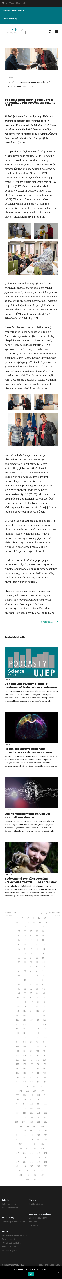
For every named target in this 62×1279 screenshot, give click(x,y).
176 (24, 1064)
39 (43, 940)
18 (40, 922)
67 (31, 966)
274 (45, 1153)
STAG (11, 4)
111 (25, 1006)
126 (24, 1020)
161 (24, 1051)
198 (38, 1082)
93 (37, 989)
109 (45, 1002)
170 (17, 1060)
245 (34, 1126)
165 (17, 1055)
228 (17, 1113)
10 (28, 918)
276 (24, 1157)
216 (38, 1100)
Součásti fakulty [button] (10, 19)
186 (24, 1073)
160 (17, 1051)
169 (45, 1055)
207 (42, 1091)
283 (38, 1162)
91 (25, 989)
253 (24, 1135)
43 (37, 944)
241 (38, 1122)
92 (31, 989)
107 (31, 1002)
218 (17, 1104)
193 (37, 1077)
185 (17, 1073)
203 (42, 1086)
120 (17, 1015)
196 (24, 1082)
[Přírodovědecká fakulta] (10, 30)
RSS (22, 1265)
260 (38, 1139)
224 (24, 1108)
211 (38, 1095)
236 (38, 1117)
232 (45, 1113)
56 (25, 958)
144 (44, 1033)
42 (31, 944)
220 (31, 1104)
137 (31, 1029)
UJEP (24, 4)
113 (37, 1006)
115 (18, 1011)
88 (37, 984)
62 (31, 962)
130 (17, 1024)
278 (38, 1157)
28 (37, 931)
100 (17, 998)
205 (27, 1091)
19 (46, 922)
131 (24, 1024)
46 (25, 949)
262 (20, 1144)
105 (17, 1002)
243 (20, 1126)
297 (42, 1175)
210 (31, 1095)
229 (24, 1113)
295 (27, 1175)
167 (31, 1055)
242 (45, 1122)
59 (43, 958)
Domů (10, 78)
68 (37, 966)
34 (43, 935)
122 (31, 1015)
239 (24, 1122)
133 (37, 1024)
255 (38, 1135)
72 (31, 971)
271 (24, 1153)
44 (43, 944)
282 (31, 1162)
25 (19, 931)
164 (44, 1051)
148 (38, 1037)
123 (37, 1015)
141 (24, 1033)
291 (27, 1170)
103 (37, 998)
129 (44, 1020)
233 (16, 1117)
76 (25, 975)
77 (31, 975)
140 (17, 1033)
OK (31, 1274)
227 (45, 1108)
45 (19, 949)
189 (44, 1073)
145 (17, 1037)
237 (45, 1117)
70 (19, 971)
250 (38, 1131)
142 (31, 1033)
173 (37, 1060)
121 (24, 1015)
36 (25, 940)
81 (25, 980)
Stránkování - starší (54, 914)
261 (45, 1139)
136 (24, 1029)
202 (34, 1086)
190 (17, 1077)
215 (31, 1100)
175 (17, 1064)
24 (43, 927)
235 (31, 1117)
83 (37, 980)
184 (44, 1068)
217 (45, 1100)
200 (20, 1086)
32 (31, 935)
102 (31, 998)
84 (43, 980)
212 (45, 1095)
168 (38, 1055)
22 (31, 927)
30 (19, 935)
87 (31, 984)
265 (42, 1144)
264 (34, 1144)
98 (37, 993)
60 (19, 962)
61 (25, 962)
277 (31, 1157)
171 (24, 1060)
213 (17, 1100)
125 (17, 1020)
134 (44, 1024)
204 (20, 1091)
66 (25, 966)
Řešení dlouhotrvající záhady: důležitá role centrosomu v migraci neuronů (29, 752)
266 (20, 1148)
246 (42, 1126)
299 (34, 1179)
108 (38, 1002)
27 (31, 931)
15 (22, 922)
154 (44, 1042)
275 (16, 1157)
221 (38, 1104)
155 (17, 1046)
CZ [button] (3, 4)
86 (25, 984)
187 (31, 1073)
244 (27, 1126)
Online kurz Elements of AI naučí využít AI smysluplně (27, 815)
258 (24, 1139)
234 (24, 1117)
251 (45, 1131)
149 (45, 1037)
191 (24, 1077)
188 (38, 1073)
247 (16, 1131)
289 (45, 1166)
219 (24, 1104)
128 (38, 1020)
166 (24, 1055)
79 (43, 975)
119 (44, 1011)
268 (34, 1148)
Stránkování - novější (10, 914)
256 (45, 1135)
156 (24, 1046)
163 (37, 1051)
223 (16, 1108)
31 (25, 935)
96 (25, 993)
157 (31, 1046)
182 (31, 1068)
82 (31, 980)
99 (44, 993)
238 (16, 1122)
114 (44, 1006)
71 (25, 971)
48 (37, 949)
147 (31, 1037)
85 (19, 984)
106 (24, 1002)
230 (31, 1113)
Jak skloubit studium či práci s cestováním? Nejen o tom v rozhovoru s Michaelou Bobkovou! (31, 687)
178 (38, 1064)
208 (17, 1095)
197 (31, 1082)
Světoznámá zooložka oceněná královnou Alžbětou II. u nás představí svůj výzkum (31, 882)
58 (37, 958)
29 (43, 931)
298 (27, 1179)
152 (31, 1042)
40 (19, 944)
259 (31, 1139)
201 (27, 1086)
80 (19, 980)
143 (37, 1033)
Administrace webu (10, 1265)
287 (31, 1166)
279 (45, 1157)
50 (19, 953)
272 (31, 1153)
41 (25, 944)
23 (37, 927)
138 (38, 1029)
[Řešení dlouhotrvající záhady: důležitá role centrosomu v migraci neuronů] (31, 727)
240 (31, 1122)
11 (33, 918)
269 (42, 1148)
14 (17, 922)
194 (44, 1077)
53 (37, 953)
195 (17, 1082)
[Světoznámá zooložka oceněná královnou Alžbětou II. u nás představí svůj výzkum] (31, 857)
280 (17, 1162)
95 (19, 993)
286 (24, 1166)
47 (31, 949)
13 (45, 918)
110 (18, 1006)
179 (44, 1064)
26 (25, 931)
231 (38, 1113)
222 (45, 1104)
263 (27, 1144)
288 (38, 1166)
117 (31, 1011)
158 (38, 1046)
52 (31, 953)
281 (24, 1162)
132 (31, 1024)
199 (45, 1082)
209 (24, 1095)
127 (31, 1020)
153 (37, 1042)
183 (37, 1068)
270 (17, 1153)
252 (16, 1135)
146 (24, 1037)
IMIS (18, 4)
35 (19, 940)
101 (24, 998)
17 (34, 922)
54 (43, 953)
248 (24, 1131)
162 (31, 1051)
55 (19, 958)
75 (19, 975)
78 (37, 975)
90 (19, 989)
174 (44, 1060)
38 (37, 940)
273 (38, 1153)
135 (17, 1029)
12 (39, 918)
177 (31, 1064)
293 (42, 1170)
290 (20, 1170)
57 (31, 958)
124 (44, 1015)
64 (43, 962)
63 (37, 962)
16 (28, 922)
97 (31, 993)
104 (44, 998)
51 (25, 953)
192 (31, 1077)
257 (16, 1139)
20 (19, 927)
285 (16, 1166)
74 (43, 971)
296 (34, 1175)
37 (31, 940)
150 (17, 1042)
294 (20, 1175)
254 (31, 1135)
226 (38, 1108)
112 (31, 1006)
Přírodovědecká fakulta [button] (13, 11)
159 (44, 1046)
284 (45, 1162)
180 (17, 1068)
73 (37, 971)
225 (31, 1108)
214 (24, 1100)
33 (37, 935)
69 (44, 966)
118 (37, 1011)
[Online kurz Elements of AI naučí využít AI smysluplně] (31, 792)
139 (44, 1029)
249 (31, 1131)
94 (43, 989)
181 (24, 1068)
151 (24, 1042)
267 (27, 1148)
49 (44, 949)
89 (43, 984)
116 (24, 1011)
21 (25, 927)
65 (19, 966)
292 (34, 1170)
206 (34, 1091)
